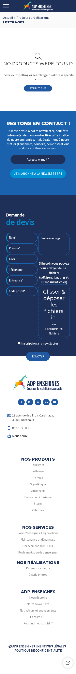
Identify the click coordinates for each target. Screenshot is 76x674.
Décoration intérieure (38, 497)
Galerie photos (38, 574)
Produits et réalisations (32, 18)
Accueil (8, 18)
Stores (38, 504)
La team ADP (38, 617)
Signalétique (38, 484)
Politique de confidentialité (38, 650)
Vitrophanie (38, 491)
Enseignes (38, 465)
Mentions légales (51, 646)
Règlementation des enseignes (38, 552)
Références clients (38, 568)
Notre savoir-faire (38, 604)
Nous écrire (20, 436)
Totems (38, 478)
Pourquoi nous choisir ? (38, 623)
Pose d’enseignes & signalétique (38, 533)
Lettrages (38, 471)
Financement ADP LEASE (38, 546)
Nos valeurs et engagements (38, 610)
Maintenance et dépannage (38, 539)
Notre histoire (38, 597)
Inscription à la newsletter (39, 343)
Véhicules (38, 510)
